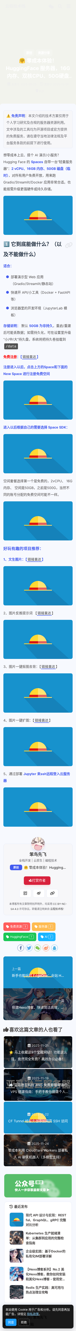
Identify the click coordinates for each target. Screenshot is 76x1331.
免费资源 (18, 926)
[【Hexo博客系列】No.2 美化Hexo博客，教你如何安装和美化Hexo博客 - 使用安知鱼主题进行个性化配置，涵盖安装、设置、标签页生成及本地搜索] (17, 1274)
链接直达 (29, 357)
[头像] (38, 844)
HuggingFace (21, 936)
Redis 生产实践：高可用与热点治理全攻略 (45, 1290)
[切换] (68, 6)
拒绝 (24, 1322)
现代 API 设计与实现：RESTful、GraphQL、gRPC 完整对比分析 (46, 1220)
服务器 (45, 926)
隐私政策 (33, 1314)
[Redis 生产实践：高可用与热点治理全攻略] (17, 1292)
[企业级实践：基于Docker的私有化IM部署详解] (17, 1256)
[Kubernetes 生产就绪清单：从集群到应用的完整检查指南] (17, 1238)
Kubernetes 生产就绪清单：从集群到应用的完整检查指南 (45, 1238)
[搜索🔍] (60, 6)
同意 (11, 1322)
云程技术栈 (56, 909)
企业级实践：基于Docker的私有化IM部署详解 (45, 1253)
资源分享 (44, 53)
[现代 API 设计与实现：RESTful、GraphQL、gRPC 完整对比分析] (17, 1220)
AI (48, 936)
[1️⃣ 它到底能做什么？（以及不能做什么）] (69, 245)
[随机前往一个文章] (51, 6)
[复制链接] (52, 893)
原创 (16, 867)
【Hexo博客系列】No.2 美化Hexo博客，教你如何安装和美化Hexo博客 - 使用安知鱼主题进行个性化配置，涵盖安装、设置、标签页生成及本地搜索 (45, 1274)
